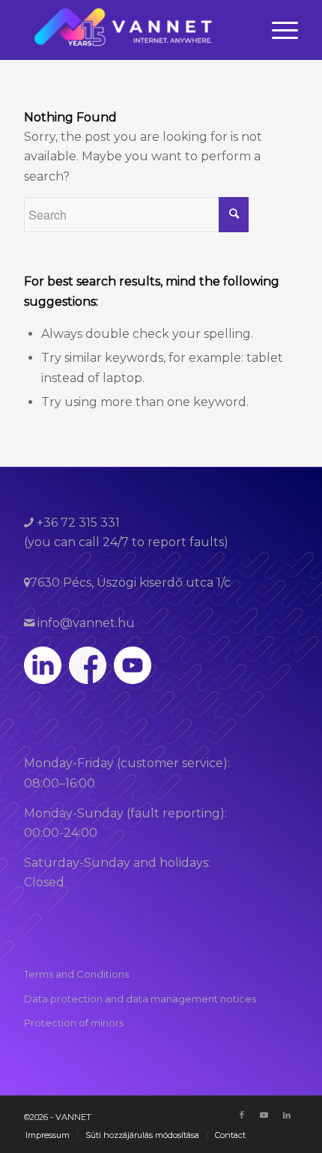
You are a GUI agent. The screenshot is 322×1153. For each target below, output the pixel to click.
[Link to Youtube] (264, 1115)
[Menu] (277, 30)
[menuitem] (277, 30)
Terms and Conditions (76, 974)
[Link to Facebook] (242, 1115)
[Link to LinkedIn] (287, 1115)
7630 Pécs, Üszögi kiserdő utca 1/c (130, 582)
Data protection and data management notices (140, 999)
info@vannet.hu (84, 623)
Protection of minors (74, 1023)
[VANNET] (133, 30)
